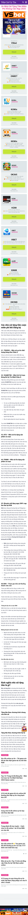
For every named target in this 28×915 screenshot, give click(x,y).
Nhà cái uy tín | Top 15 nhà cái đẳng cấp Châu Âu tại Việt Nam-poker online (13, 863)
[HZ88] (5, 205)
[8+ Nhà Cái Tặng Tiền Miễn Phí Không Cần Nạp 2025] (8, 2)
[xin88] (5, 267)
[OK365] (5, 171)
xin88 (14, 261)
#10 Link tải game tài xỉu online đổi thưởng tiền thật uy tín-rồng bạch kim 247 (13, 795)
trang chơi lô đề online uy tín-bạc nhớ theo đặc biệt (12, 812)
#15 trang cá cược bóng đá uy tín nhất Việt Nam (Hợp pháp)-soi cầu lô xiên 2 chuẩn (14, 880)
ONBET (14, 66)
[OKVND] (5, 299)
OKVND (14, 293)
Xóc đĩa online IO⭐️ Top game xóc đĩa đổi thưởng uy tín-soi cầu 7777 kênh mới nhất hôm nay (13, 846)
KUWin (14, 100)
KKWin (14, 132)
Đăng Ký (14, 52)
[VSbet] (5, 39)
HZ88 (13, 198)
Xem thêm (14, 56)
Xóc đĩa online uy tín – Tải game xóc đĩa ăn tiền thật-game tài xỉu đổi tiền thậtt (14, 760)
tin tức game (4, 755)
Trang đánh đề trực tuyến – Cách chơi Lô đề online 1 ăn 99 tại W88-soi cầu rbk (13, 828)
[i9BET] (5, 237)
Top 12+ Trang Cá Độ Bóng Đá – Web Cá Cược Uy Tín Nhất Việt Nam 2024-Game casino (14, 778)
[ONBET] (5, 72)
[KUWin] (5, 106)
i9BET (14, 230)
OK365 (14, 165)
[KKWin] (5, 138)
